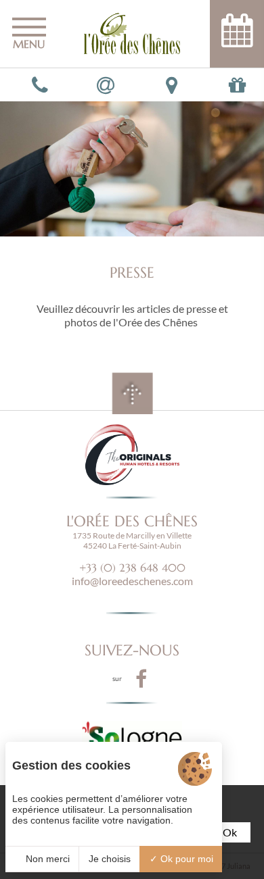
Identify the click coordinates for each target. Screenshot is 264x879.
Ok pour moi (185, 858)
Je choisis (110, 858)
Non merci (46, 858)
